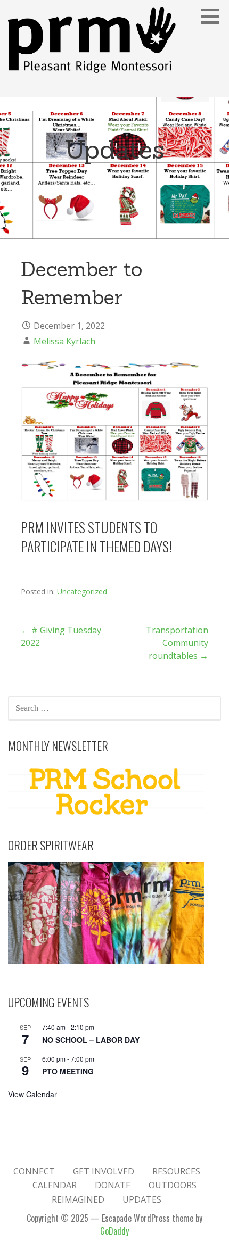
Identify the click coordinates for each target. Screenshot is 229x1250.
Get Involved (103, 1171)
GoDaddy (114, 1230)
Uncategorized (82, 591)
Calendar (54, 1185)
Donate (112, 1185)
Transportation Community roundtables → (177, 642)
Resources (176, 1171)
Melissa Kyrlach (64, 341)
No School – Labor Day (91, 1039)
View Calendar (32, 1094)
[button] (213, 16)
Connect (34, 1171)
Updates (141, 1199)
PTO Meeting (68, 1071)
